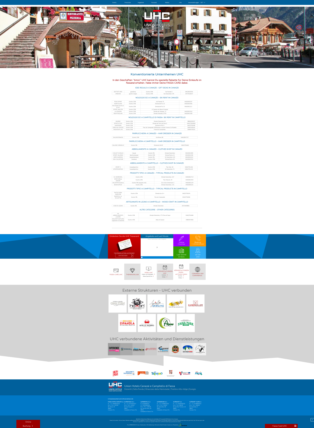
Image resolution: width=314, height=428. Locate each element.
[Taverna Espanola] (127, 332)
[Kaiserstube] (176, 313)
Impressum (169, 425)
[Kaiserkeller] (195, 313)
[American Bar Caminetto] (157, 313)
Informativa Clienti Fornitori (161, 425)
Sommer (164, 275)
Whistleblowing (150, 425)
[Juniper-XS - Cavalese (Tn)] (183, 425)
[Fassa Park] (186, 332)
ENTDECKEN (123, 256)
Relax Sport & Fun (147, 276)
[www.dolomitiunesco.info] (143, 377)
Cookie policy (143, 425)
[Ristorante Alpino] (166, 332)
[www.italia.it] (198, 377)
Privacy (138, 425)
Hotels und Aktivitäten (148, 274)
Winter (164, 277)
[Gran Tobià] (118, 313)
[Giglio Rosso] (147, 332)
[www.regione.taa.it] (171, 377)
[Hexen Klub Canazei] (137, 313)
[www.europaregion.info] (185, 377)
